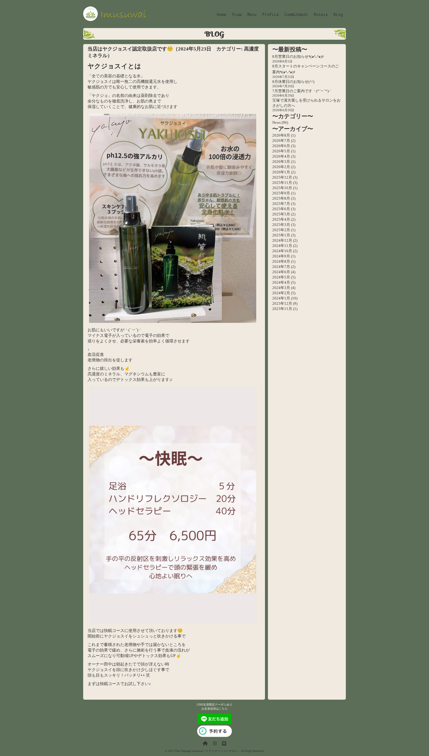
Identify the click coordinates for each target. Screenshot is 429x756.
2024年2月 (281, 293)
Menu (252, 14)
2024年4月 (281, 282)
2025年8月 (281, 198)
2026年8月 (281, 135)
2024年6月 (281, 272)
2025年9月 (281, 193)
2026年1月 (281, 172)
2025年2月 (281, 230)
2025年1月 (281, 235)
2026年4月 (281, 156)
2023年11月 (282, 308)
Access (321, 14)
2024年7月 (281, 266)
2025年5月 (281, 214)
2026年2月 (281, 167)
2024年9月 (281, 256)
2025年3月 (281, 224)
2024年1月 (281, 298)
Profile (270, 14)
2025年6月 (281, 209)
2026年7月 (281, 140)
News (276, 122)
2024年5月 (281, 277)
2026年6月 (281, 146)
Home (221, 14)
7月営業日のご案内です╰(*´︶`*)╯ (302, 91)
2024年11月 (282, 245)
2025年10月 (282, 188)
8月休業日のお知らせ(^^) (293, 81)
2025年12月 (282, 177)
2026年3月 (281, 161)
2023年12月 (282, 303)
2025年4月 (281, 219)
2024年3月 (281, 287)
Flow (236, 14)
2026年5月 (281, 151)
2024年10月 (282, 251)
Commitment (296, 14)
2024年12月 (282, 240)
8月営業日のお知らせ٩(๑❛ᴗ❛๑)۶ (298, 56)
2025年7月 (281, 203)
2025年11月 (282, 182)
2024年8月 (281, 261)
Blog (338, 14)
